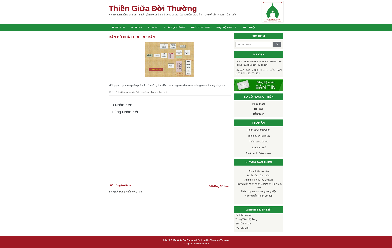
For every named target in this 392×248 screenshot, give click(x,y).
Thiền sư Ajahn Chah (258, 130)
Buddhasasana (244, 215)
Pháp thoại (258, 104)
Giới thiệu (249, 27)
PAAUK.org (242, 227)
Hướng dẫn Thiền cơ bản (259, 195)
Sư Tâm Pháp (243, 223)
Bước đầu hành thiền (258, 175)
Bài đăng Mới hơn (120, 185)
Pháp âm (153, 27)
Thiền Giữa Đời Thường (153, 8)
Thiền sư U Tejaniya (259, 135)
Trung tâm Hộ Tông (246, 219)
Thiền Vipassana (200, 27)
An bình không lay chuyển (259, 179)
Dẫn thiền (258, 114)
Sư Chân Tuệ (258, 147)
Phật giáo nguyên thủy (125, 92)
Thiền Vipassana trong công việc (259, 191)
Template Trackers (219, 240)
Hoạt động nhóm (226, 27)
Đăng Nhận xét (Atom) (131, 191)
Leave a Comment (159, 92)
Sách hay (136, 27)
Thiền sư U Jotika (258, 141)
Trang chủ (118, 27)
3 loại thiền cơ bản (259, 171)
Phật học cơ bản (174, 27)
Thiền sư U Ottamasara (258, 153)
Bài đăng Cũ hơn (219, 186)
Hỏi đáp (258, 109)
